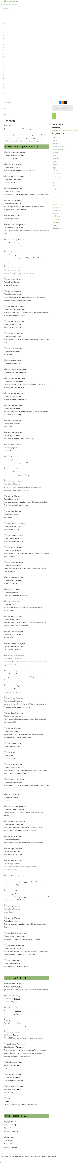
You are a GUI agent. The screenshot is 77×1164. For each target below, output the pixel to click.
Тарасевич (18, 1077)
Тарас (18, 1065)
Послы (55, 198)
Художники (56, 222)
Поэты (55, 201)
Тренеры (55, 213)
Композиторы (57, 177)
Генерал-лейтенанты (59, 147)
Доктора (55, 162)
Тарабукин (17, 999)
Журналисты (56, 168)
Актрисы (55, 141)
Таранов (15, 1035)
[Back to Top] (0, 1162)
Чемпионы (56, 225)
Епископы (56, 165)
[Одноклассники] (62, 102)
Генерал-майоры (58, 150)
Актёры (55, 138)
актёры (8, 1147)
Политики (55, 195)
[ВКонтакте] (60, 102)
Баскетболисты (57, 144)
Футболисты (56, 216)
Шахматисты (56, 228)
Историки (55, 171)
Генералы (55, 153)
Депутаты (56, 159)
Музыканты (56, 186)
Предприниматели (58, 204)
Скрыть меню (14, 4)
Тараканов (18, 1011)
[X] (65, 102)
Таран (19, 1023)
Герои (54, 156)
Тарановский (20, 1047)
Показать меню (5, 4)
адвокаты (9, 1131)
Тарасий (6, 1101)
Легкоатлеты (57, 180)
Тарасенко (19, 1089)
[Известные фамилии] (11, 1)
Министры (56, 183)
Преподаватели (57, 207)
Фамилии (5, 9)
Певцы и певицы (58, 189)
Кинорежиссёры (57, 174)
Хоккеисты (56, 219)
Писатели (55, 192)
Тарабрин (19, 987)
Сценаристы (56, 210)
